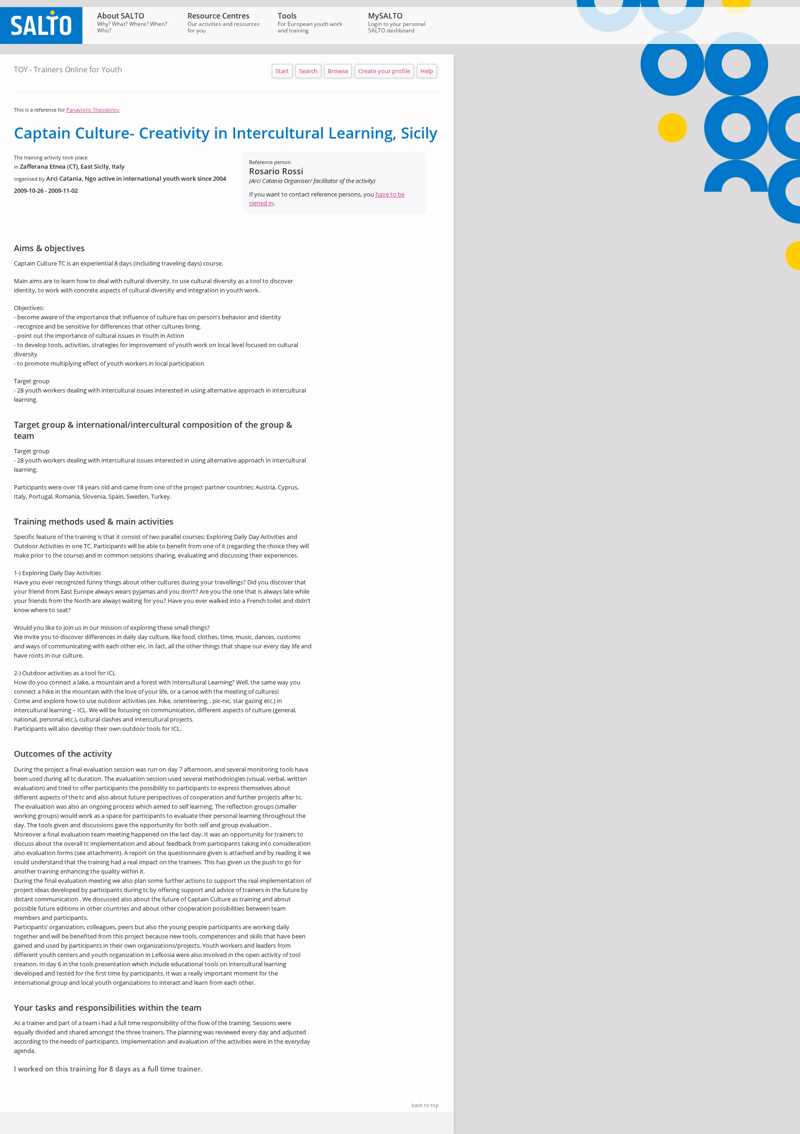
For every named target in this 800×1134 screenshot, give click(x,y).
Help (426, 71)
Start (282, 71)
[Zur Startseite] (41, 42)
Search (308, 71)
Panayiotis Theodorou (92, 109)
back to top (425, 1105)
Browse (338, 71)
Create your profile (384, 71)
